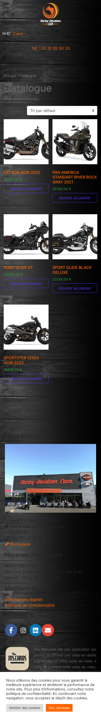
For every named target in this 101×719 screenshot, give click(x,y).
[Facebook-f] (11, 630)
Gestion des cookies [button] (24, 708)
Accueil (10, 76)
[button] (50, 62)
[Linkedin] (35, 630)
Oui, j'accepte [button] (59, 708)
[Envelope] (48, 630)
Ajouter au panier (26, 188)
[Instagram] (23, 630)
